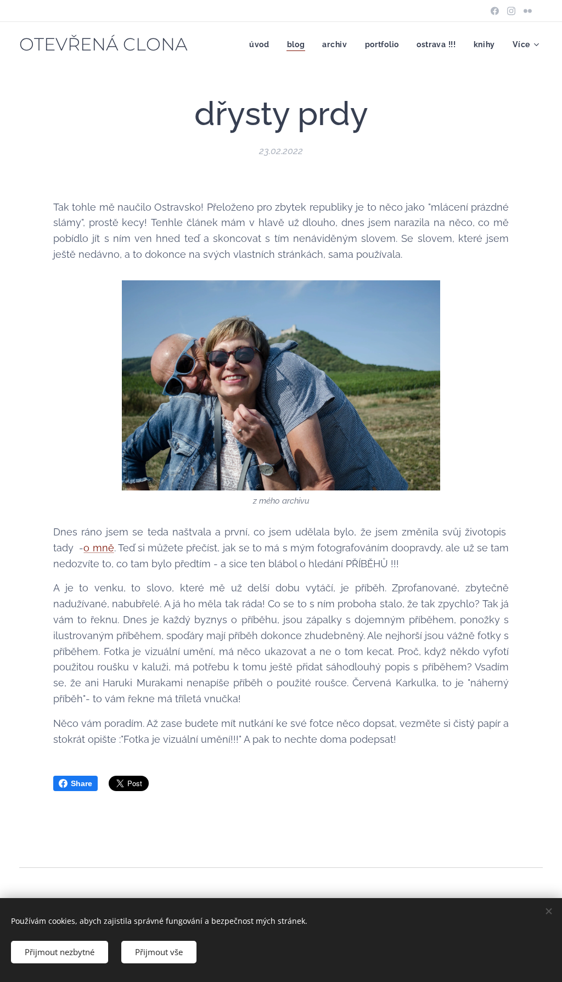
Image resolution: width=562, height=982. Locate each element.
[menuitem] (262, 44)
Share (81, 783)
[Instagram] (511, 11)
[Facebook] (495, 11)
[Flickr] (528, 11)
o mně (98, 548)
